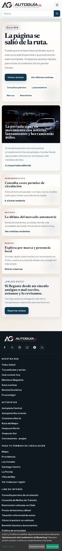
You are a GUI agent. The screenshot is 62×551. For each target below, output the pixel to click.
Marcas (11, 95)
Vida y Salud (8, 364)
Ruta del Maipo (10, 423)
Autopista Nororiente (14, 413)
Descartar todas (36, 546)
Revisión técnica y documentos (19, 525)
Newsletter (26, 95)
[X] (12, 347)
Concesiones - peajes (14, 438)
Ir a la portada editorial (18, 165)
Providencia (8, 456)
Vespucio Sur (9, 433)
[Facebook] (4, 347)
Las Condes (8, 461)
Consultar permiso (16, 87)
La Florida (7, 471)
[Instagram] (19, 347)
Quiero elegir (8, 546)
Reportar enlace (16, 310)
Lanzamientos (39, 87)
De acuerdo (52, 546)
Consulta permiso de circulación (20, 495)
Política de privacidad (14, 530)
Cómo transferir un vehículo (18, 520)
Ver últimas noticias (42, 77)
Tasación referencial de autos (18, 515)
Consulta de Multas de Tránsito (19, 500)
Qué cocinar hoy (11, 374)
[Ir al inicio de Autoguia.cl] (27, 5)
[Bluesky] (27, 347)
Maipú (5, 451)
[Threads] (34, 347)
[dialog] (31, 541)
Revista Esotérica (12, 389)
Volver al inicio (15, 77)
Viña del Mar (8, 476)
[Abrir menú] (57, 5)
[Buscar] (57, 13)
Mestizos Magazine (13, 379)
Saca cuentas (9, 384)
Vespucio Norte (11, 428)
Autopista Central (12, 408)
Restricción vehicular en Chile (18, 505)
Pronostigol (8, 394)
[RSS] (42, 347)
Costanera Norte (11, 418)
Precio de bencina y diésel (16, 510)
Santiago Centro (11, 466)
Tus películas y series (14, 369)
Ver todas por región (13, 481)
